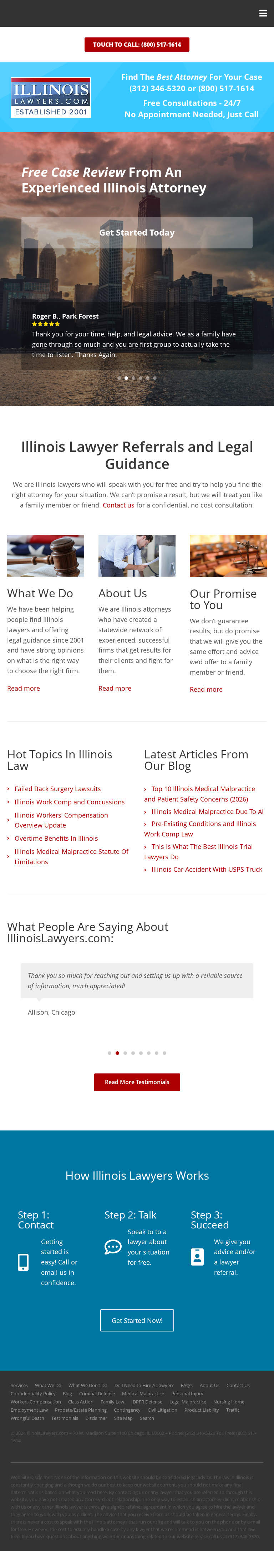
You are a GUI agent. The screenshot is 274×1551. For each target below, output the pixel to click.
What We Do (48, 1385)
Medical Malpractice (143, 1393)
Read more (23, 688)
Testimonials (64, 1418)
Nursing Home (228, 1401)
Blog (67, 1393)
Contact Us (238, 1385)
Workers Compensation (36, 1401)
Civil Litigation (162, 1410)
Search (147, 1418)
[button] (137, 13)
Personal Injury (187, 1393)
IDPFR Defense (146, 1401)
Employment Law (29, 1410)
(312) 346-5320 (200, 1433)
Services (19, 1385)
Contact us (119, 505)
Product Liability (201, 1410)
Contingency (127, 1410)
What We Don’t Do (87, 1385)
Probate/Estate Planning (81, 1410)
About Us (209, 1385)
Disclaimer (96, 1418)
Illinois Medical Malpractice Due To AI (208, 811)
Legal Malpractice (187, 1401)
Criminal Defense (97, 1393)
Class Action (80, 1401)
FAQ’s (187, 1385)
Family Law (112, 1401)
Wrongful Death (27, 1418)
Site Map (123, 1418)
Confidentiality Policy (33, 1393)
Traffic (232, 1410)
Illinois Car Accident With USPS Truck (207, 869)
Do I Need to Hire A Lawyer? (144, 1385)
